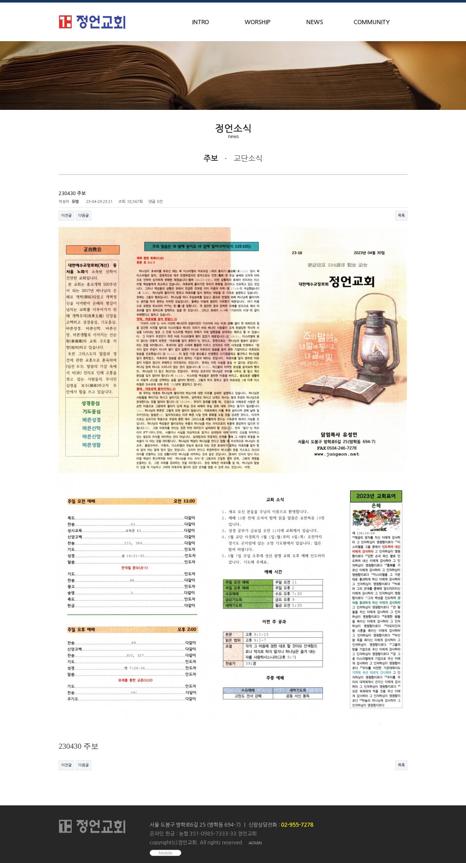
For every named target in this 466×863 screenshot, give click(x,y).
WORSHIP (257, 22)
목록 (401, 215)
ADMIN (255, 843)
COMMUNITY (371, 22)
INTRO (200, 22)
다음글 (83, 215)
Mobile (165, 853)
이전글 (66, 215)
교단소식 (248, 158)
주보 (211, 158)
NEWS (314, 22)
